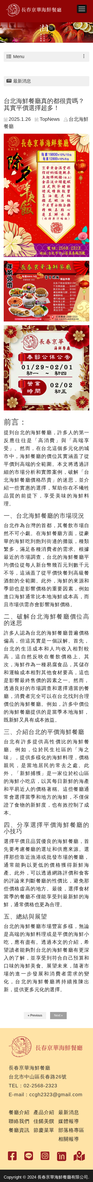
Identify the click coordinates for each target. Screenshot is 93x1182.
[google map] (79, 1156)
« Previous (35, 1015)
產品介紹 (43, 1112)
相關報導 (68, 1139)
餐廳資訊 (19, 1130)
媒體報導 (68, 1121)
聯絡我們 (19, 1121)
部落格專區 (71, 1130)
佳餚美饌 (43, 1121)
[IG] (45, 1156)
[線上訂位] (61, 1155)
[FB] (29, 1156)
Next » (58, 1015)
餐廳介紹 (19, 1112)
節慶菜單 (43, 1130)
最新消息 (68, 1112)
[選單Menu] (82, 9)
